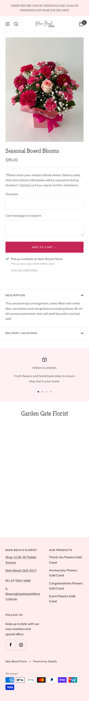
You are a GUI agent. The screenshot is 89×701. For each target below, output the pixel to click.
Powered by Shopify (45, 661)
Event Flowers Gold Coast (62, 598)
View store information (24, 270)
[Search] (16, 24)
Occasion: (11, 194)
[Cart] (81, 24)
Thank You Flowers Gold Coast (65, 559)
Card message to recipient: (23, 215)
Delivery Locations (21, 333)
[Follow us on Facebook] (10, 645)
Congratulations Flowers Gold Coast (66, 585)
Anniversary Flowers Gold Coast (63, 572)
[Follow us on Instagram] (21, 645)
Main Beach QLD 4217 (21, 570)
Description (15, 295)
